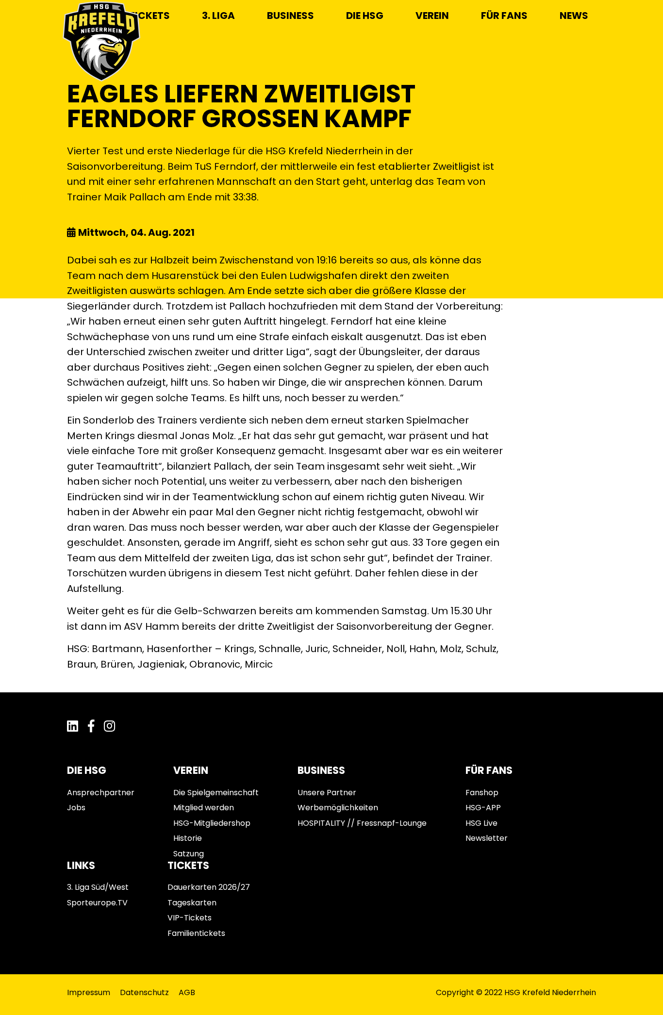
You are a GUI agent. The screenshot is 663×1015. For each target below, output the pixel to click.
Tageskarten (191, 902)
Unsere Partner (327, 792)
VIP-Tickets (189, 917)
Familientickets (196, 933)
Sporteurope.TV (97, 902)
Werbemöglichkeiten (338, 807)
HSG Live (481, 823)
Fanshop (481, 792)
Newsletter (486, 838)
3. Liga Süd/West (98, 887)
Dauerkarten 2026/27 (208, 887)
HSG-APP (483, 807)
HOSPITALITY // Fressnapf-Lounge (362, 823)
